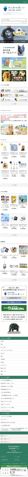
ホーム (4, 463)
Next (26, 34)
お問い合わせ (17, 459)
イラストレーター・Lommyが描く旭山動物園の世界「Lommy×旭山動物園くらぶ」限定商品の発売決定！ (14, 429)
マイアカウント (3, 456)
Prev (2, 34)
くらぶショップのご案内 (6, 416)
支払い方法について (9, 463)
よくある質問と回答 (5, 425)
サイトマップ (4, 419)
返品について (23, 463)
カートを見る (17, 456)
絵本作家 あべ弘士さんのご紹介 (8, 422)
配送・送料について (16, 463)
